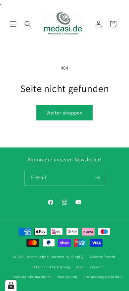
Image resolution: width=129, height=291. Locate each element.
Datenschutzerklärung (50, 267)
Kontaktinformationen (32, 277)
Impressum (67, 277)
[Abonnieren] (97, 177)
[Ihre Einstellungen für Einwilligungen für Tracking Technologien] (11, 285)
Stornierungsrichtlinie (102, 277)
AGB (79, 267)
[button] (13, 24)
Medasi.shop (38, 256)
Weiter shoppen (64, 113)
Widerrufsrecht (103, 256)
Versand (97, 267)
